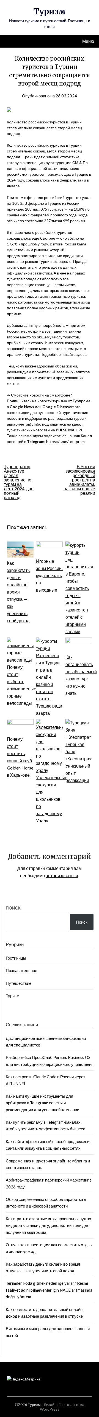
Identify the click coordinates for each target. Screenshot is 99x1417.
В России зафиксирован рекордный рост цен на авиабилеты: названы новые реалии (79, 480)
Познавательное (21, 970)
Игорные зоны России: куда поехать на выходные (49, 575)
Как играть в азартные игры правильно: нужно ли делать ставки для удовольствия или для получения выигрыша (48, 1225)
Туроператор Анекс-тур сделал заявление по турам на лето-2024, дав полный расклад (19, 482)
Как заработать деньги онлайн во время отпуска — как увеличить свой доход (18, 591)
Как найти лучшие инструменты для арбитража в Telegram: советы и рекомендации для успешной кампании (42, 1103)
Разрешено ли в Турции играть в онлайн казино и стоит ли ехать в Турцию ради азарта (49, 684)
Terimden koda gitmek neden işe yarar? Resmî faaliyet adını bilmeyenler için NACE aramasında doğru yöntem (49, 1290)
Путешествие (18, 983)
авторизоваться (62, 875)
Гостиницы (16, 957)
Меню (88, 41)
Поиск (13, 907)
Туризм (49, 11)
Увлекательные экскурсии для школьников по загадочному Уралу (51, 799)
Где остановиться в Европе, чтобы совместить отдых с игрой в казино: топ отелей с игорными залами (79, 595)
